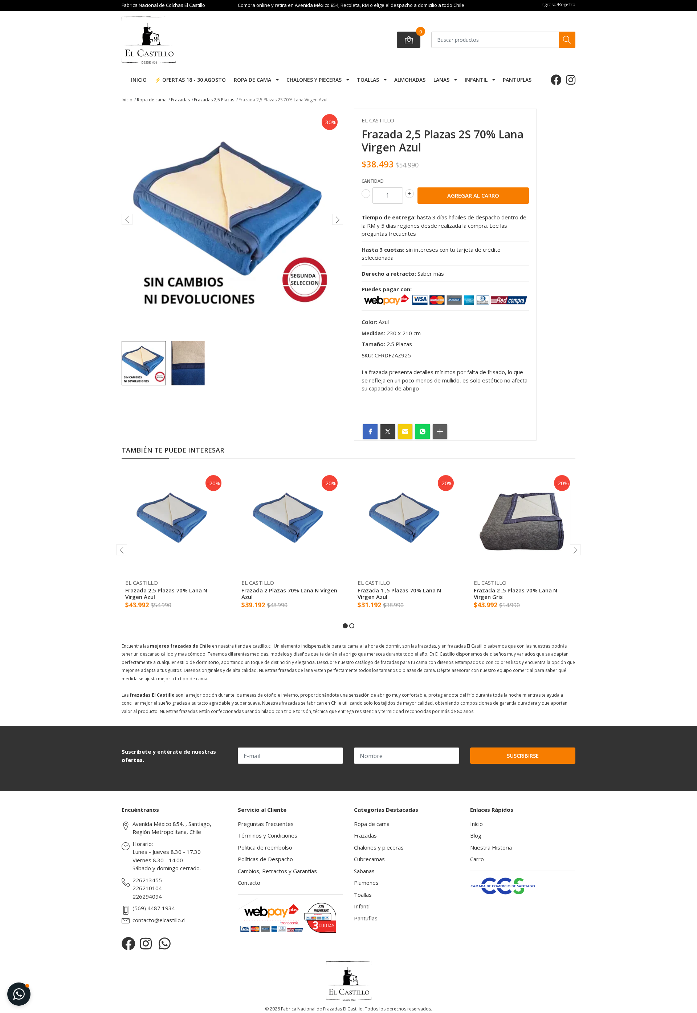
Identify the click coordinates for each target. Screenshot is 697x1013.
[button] (370, 431)
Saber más (430, 273)
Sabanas (364, 871)
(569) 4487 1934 (154, 908)
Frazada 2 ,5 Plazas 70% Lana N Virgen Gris (515, 593)
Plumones (366, 882)
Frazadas (180, 100)
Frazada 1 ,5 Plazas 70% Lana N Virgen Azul (399, 593)
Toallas (368, 79)
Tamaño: (373, 344)
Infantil (476, 79)
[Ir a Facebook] (556, 79)
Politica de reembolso (265, 847)
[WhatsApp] (164, 943)
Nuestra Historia (491, 847)
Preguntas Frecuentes (266, 823)
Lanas (441, 79)
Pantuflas (517, 79)
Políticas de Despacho (265, 859)
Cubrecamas (369, 859)
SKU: (367, 355)
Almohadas (409, 79)
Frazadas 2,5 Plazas (214, 100)
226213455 (147, 880)
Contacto (249, 882)
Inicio (139, 79)
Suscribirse (523, 755)
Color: (369, 321)
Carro (477, 859)
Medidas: (373, 333)
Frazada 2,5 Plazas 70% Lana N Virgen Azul (166, 593)
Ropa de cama (252, 79)
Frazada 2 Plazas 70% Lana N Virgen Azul (289, 593)
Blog (475, 835)
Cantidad (373, 181)
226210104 (147, 888)
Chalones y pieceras (314, 79)
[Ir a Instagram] (570, 79)
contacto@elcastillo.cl (159, 920)
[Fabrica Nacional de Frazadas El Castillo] (176, 40)
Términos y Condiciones (267, 835)
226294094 (147, 896)
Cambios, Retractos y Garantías (277, 871)
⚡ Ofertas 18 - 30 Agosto (190, 79)
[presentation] (127, 219)
